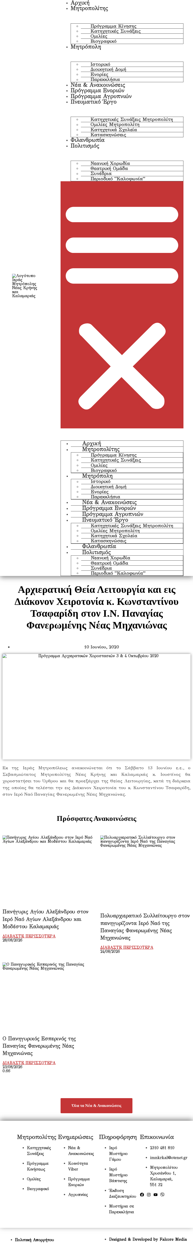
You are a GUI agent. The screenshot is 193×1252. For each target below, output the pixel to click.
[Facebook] (142, 1195)
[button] (122, 305)
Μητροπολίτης (89, 8)
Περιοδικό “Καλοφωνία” (117, 179)
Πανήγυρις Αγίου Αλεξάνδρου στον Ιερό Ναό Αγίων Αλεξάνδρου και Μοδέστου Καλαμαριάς (45, 918)
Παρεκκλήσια (105, 79)
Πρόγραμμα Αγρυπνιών (101, 96)
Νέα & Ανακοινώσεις (98, 84)
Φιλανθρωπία (88, 140)
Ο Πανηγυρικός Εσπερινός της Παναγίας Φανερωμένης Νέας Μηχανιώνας (39, 1045)
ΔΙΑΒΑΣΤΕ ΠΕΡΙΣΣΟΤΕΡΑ (29, 936)
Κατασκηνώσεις (108, 135)
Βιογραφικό (103, 41)
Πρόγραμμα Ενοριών (97, 90)
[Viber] (162, 1195)
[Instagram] (149, 1195)
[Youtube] (156, 1195)
